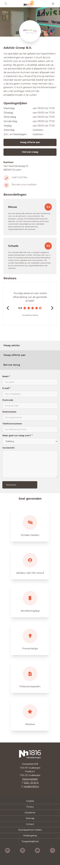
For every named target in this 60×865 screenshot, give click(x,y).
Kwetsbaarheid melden (30, 830)
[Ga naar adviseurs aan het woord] (30, 563)
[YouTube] (37, 850)
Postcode (7, 400)
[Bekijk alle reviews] (30, 714)
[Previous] (8, 308)
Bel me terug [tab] (11, 364)
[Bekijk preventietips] (30, 639)
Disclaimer (30, 812)
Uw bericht (8, 447)
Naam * (6, 376)
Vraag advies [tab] (11, 345)
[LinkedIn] (22, 850)
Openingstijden (30, 779)
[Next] (52, 308)
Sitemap (30, 818)
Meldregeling (30, 835)
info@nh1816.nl (31, 786)
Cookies (30, 801)
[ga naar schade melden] (30, 525)
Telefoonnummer (12, 423)
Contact (30, 824)
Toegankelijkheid (30, 841)
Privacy (30, 806)
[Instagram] (52, 850)
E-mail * (6, 388)
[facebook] (7, 850)
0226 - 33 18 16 (31, 782)
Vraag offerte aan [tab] (14, 355)
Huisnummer (9, 411)
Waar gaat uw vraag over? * (17, 435)
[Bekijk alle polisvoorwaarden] (30, 676)
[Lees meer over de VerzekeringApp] (30, 601)
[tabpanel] (30, 431)
